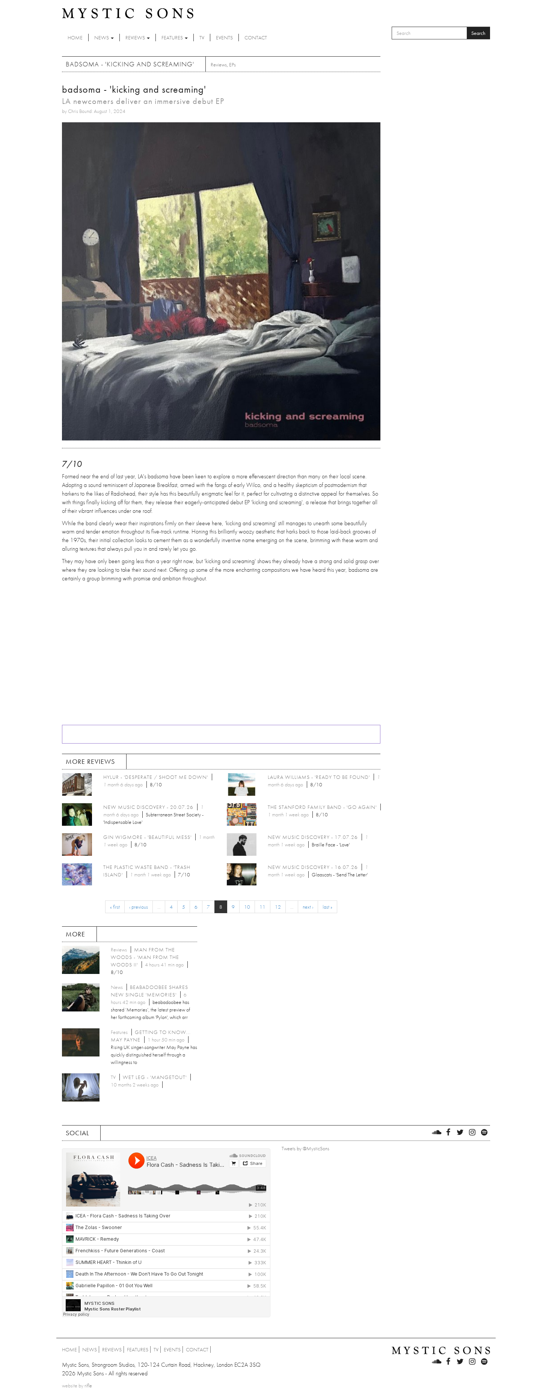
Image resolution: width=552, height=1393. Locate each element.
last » (327, 906)
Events (224, 37)
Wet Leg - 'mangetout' (155, 1077)
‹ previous (138, 906)
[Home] (127, 12)
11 (262, 906)
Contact (255, 37)
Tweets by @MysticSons (305, 1148)
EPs (232, 64)
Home (75, 37)
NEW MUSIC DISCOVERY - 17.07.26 (313, 837)
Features (172, 37)
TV (201, 37)
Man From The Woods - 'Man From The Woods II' (145, 957)
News (102, 37)
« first (115, 906)
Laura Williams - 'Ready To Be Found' (319, 777)
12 (278, 906)
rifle (88, 1385)
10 (247, 906)
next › (308, 906)
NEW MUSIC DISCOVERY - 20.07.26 (148, 807)
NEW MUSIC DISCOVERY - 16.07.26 (313, 867)
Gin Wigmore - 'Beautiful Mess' (147, 837)
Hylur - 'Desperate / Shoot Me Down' (155, 777)
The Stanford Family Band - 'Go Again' (322, 807)
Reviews (135, 37)
